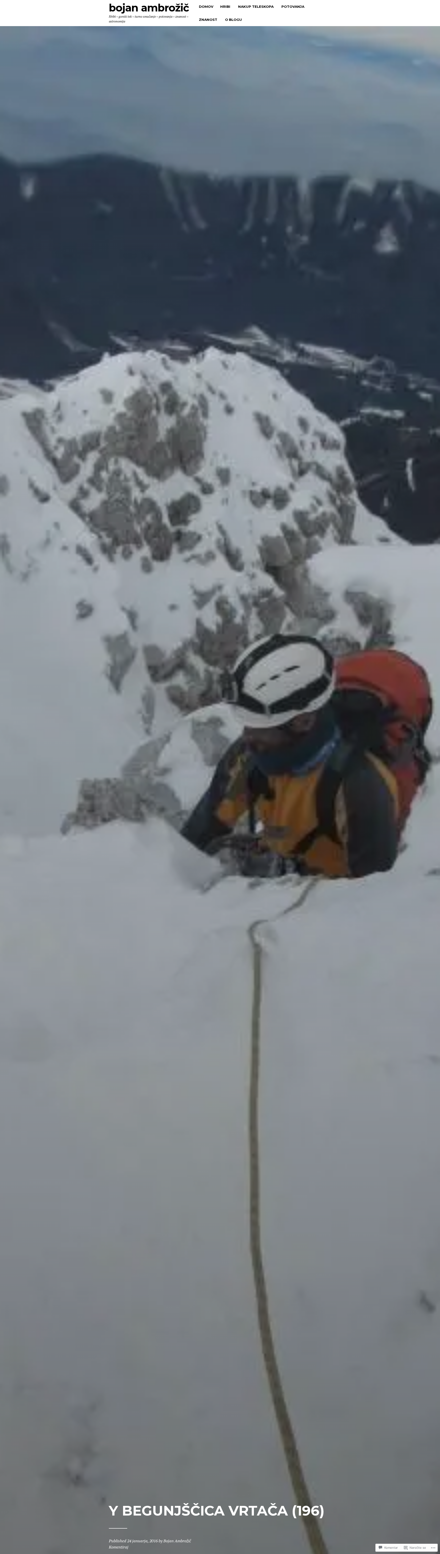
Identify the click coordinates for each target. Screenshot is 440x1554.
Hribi (225, 6)
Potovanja (292, 6)
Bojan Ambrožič (149, 7)
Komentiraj (118, 1547)
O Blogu (233, 19)
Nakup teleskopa (256, 6)
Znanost (208, 19)
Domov (206, 6)
